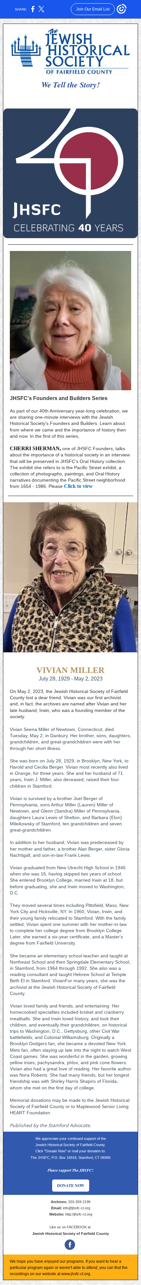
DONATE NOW (70, 1185)
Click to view (78, 486)
